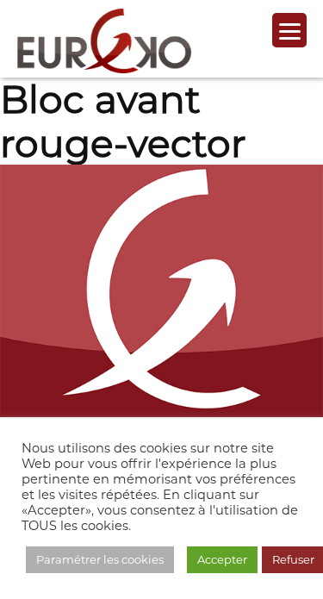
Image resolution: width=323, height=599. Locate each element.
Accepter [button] (222, 559)
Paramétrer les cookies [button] (100, 559)
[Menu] (289, 30)
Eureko (104, 41)
